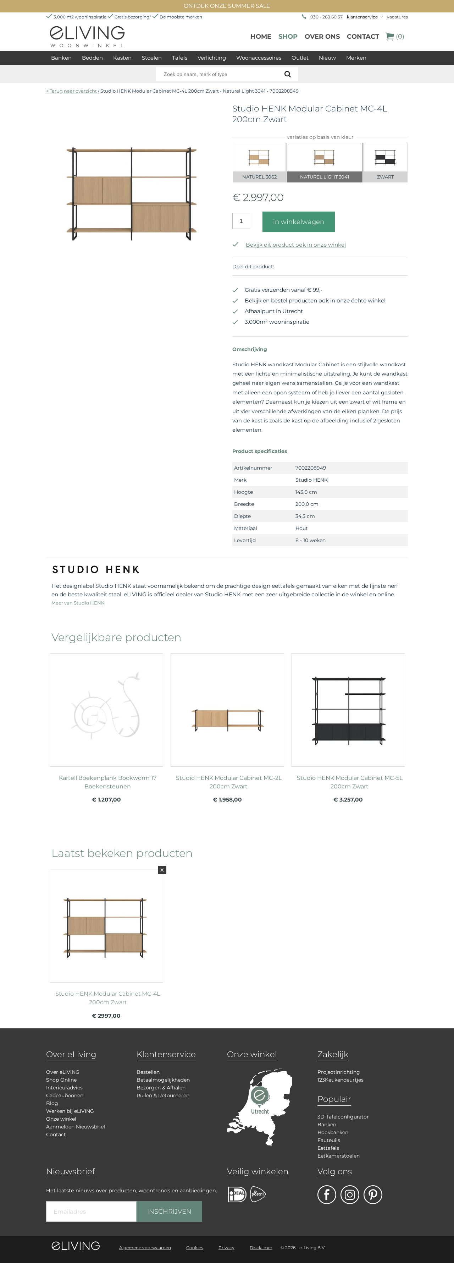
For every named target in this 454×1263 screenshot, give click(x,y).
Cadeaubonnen (64, 1095)
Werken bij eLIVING (70, 1111)
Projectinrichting (338, 1072)
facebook (326, 1194)
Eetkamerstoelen (338, 1156)
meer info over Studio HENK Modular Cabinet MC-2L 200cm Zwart (227, 707)
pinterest (373, 1194)
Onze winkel (61, 1119)
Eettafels (328, 1148)
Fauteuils (328, 1140)
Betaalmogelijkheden (163, 1080)
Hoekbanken (332, 1132)
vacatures (397, 17)
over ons (322, 36)
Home (260, 36)
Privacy (226, 1247)
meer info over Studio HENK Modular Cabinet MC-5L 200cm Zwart (348, 707)
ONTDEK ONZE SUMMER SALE (227, 5)
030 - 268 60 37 (326, 17)
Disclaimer (261, 1247)
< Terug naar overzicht (71, 91)
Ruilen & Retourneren (163, 1095)
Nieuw (327, 57)
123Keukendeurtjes (340, 1080)
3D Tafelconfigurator (343, 1117)
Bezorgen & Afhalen (161, 1087)
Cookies (194, 1247)
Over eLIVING (62, 1072)
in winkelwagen (298, 222)
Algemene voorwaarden (145, 1247)
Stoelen (152, 57)
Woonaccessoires (258, 57)
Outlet (300, 57)
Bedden (92, 57)
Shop (288, 36)
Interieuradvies (64, 1087)
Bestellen (148, 1072)
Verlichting (212, 57)
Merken (356, 57)
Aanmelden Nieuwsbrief (75, 1126)
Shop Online (61, 1080)
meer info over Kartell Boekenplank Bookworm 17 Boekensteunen (106, 707)
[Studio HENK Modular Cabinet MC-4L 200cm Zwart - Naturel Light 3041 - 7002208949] (134, 276)
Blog (52, 1103)
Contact (363, 36)
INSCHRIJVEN (169, 1211)
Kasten (122, 57)
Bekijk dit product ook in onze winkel (296, 244)
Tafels (179, 57)
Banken (61, 57)
